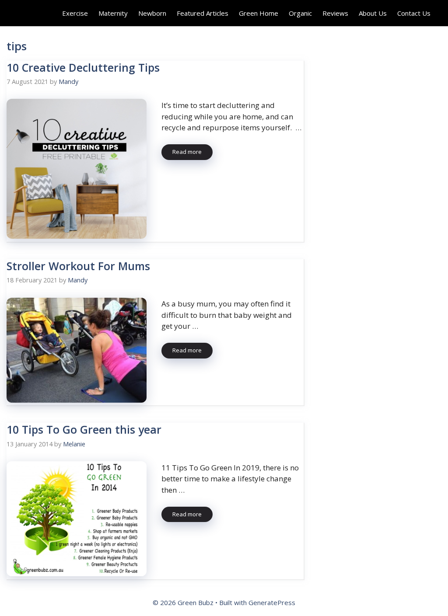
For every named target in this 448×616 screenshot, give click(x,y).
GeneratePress (271, 602)
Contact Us (413, 13)
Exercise (75, 13)
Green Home (258, 13)
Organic (300, 13)
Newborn (152, 13)
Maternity (113, 13)
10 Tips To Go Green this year (84, 429)
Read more (187, 152)
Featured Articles (202, 13)
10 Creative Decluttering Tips (83, 67)
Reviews (335, 13)
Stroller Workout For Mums (78, 265)
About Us (373, 13)
